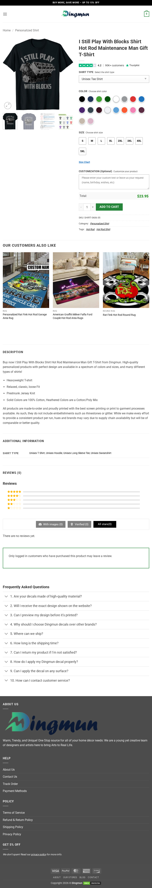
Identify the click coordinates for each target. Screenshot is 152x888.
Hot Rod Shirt (103, 229)
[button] (5, 14)
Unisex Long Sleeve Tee (76, 453)
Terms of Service (14, 812)
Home (7, 30)
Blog (82, 877)
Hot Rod (90, 229)
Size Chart (84, 162)
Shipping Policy (13, 827)
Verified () (81, 524)
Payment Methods (15, 791)
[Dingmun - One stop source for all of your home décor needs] (76, 14)
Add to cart (109, 207)
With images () (52, 524)
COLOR (83, 91)
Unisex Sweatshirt (101, 453)
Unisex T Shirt (37, 453)
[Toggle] (6, 597)
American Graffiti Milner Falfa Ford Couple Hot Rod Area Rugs (72, 316)
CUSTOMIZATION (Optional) (95, 171)
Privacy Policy (12, 834)
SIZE (81, 132)
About (57, 877)
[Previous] (9, 74)
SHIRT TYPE (86, 72)
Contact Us (10, 776)
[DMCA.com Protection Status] (92, 883)
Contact (93, 877)
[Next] (67, 74)
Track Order (10, 784)
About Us (9, 769)
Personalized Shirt (27, 30)
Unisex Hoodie (54, 453)
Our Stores (70, 877)
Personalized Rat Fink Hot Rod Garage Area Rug (25, 316)
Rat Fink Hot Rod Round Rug (119, 314)
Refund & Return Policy (18, 820)
